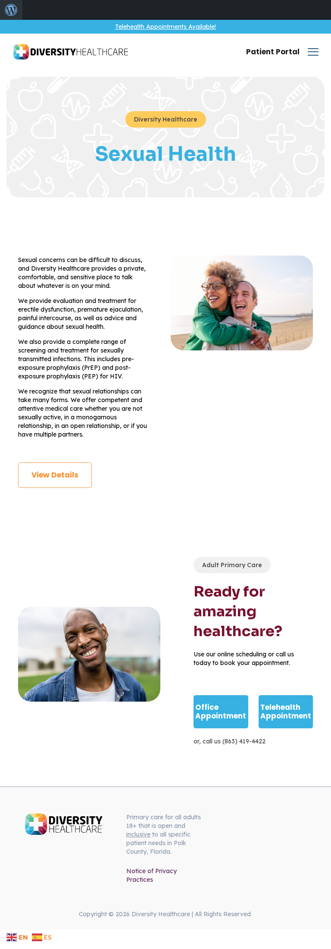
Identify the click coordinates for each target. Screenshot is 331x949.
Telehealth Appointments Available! (165, 27)
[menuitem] (11, 10)
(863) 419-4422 (243, 741)
